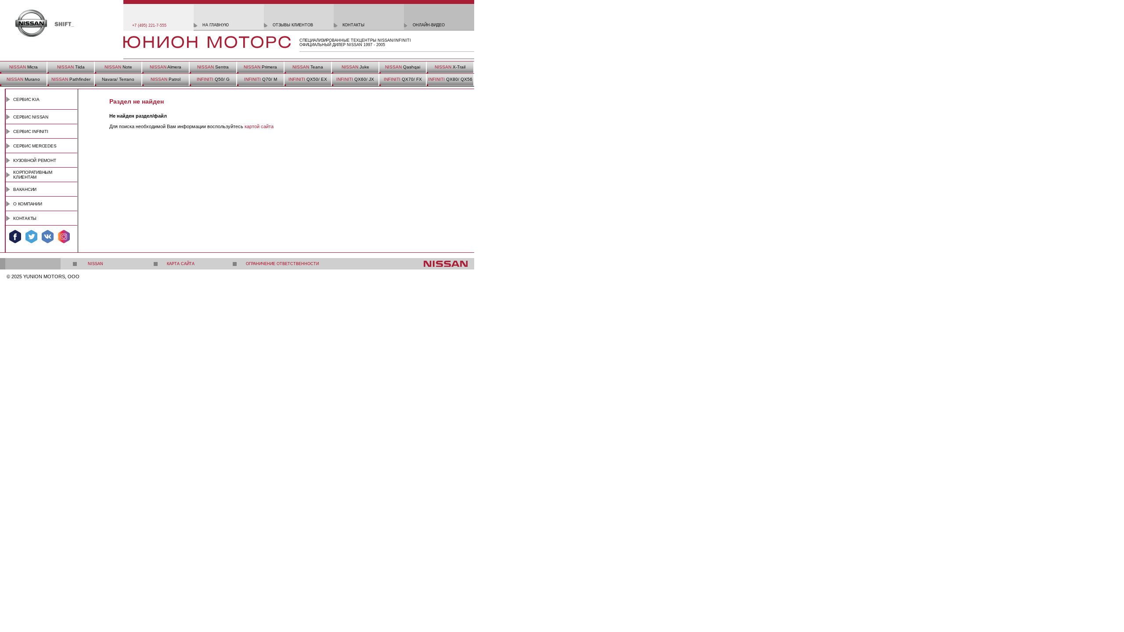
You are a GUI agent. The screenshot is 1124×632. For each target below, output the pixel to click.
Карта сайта (181, 264)
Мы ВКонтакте (48, 236)
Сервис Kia (26, 99)
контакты (353, 25)
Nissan (95, 264)
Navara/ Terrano (118, 79)
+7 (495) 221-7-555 (149, 25)
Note (118, 67)
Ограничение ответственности (282, 264)
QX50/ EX (307, 79)
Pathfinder (70, 79)
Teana (307, 67)
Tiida (71, 67)
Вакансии (24, 189)
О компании (27, 203)
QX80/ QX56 (450, 79)
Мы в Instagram (64, 236)
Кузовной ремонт (34, 160)
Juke (355, 67)
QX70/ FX (403, 79)
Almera (165, 67)
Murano (23, 79)
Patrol (165, 79)
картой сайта (259, 126)
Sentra (213, 67)
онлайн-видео (429, 25)
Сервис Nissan (30, 117)
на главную (215, 25)
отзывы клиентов (293, 25)
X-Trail (450, 67)
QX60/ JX (355, 79)
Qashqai (402, 67)
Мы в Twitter (31, 236)
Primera (260, 67)
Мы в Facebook (15, 236)
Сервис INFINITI (30, 131)
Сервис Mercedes (35, 146)
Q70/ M (260, 79)
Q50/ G (213, 79)
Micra (23, 67)
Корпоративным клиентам (32, 175)
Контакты (24, 218)
